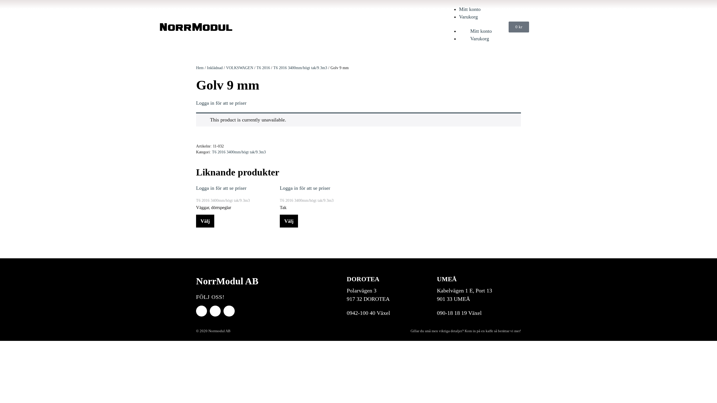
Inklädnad (215, 68)
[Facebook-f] (201, 311)
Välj (205, 221)
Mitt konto (470, 9)
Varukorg (468, 17)
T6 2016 (263, 68)
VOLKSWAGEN (239, 68)
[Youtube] (215, 311)
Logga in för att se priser (221, 103)
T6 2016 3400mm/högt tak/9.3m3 (300, 68)
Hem (200, 68)
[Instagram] (229, 311)
